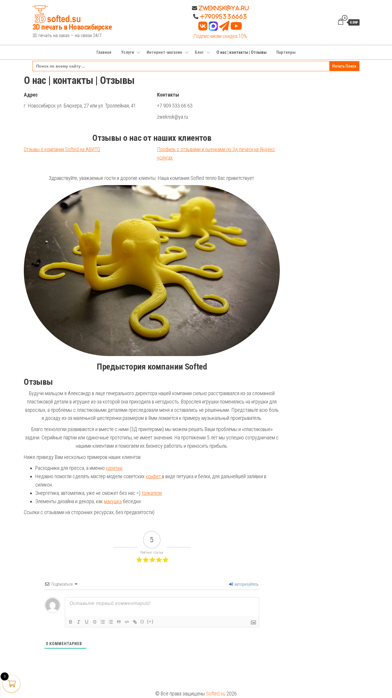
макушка (113, 501)
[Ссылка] (135, 621)
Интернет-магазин (164, 52)
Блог (199, 52)
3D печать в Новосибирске (72, 27)
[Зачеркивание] (95, 621)
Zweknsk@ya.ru (223, 8)
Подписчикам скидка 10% (220, 36)
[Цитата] (119, 621)
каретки (114, 468)
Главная (103, 52)
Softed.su (215, 694)
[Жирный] (71, 621)
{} (142, 621)
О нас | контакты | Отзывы (241, 52)
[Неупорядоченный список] (111, 621)
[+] (150, 621)
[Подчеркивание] (87, 621)
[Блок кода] (127, 621)
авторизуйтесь (246, 584)
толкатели (151, 493)
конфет (154, 476)
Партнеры (286, 52)
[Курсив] (79, 621)
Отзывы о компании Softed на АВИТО (62, 149)
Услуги (127, 52)
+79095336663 (223, 16)
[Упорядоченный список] (103, 621)
